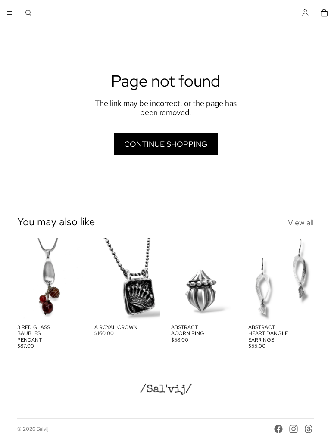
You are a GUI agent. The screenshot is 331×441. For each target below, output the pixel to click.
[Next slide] (227, 278)
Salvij (43, 428)
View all (301, 222)
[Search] (28, 12)
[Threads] (308, 429)
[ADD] (70, 306)
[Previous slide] (180, 278)
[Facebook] (278, 429)
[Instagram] (293, 429)
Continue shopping (165, 144)
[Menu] (10, 13)
